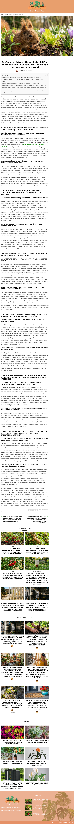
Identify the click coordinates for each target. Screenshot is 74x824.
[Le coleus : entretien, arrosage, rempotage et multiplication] (12, 732)
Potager (12, 546)
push (3, 511)
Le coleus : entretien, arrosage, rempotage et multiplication (12, 742)
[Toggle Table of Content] (45, 75)
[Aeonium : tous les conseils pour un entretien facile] (37, 732)
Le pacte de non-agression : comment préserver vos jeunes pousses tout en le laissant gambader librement (24, 91)
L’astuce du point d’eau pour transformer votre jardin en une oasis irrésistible (21, 83)
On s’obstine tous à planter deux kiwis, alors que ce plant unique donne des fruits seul (40, 807)
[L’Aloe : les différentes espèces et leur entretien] (12, 753)
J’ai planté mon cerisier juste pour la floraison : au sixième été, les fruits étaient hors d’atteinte (40, 813)
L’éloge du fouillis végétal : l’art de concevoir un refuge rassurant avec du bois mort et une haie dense (24, 88)
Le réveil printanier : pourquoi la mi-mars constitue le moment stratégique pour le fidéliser (22, 80)
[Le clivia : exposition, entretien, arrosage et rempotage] (37, 753)
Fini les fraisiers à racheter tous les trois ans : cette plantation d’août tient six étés (40, 801)
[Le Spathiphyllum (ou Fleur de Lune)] (37, 774)
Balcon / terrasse (37, 571)
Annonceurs (54, 822)
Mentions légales (66, 822)
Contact (60, 822)
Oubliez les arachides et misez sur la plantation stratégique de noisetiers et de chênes (24, 85)
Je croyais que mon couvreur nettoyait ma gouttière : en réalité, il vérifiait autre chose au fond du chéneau (12, 704)
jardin (36, 601)
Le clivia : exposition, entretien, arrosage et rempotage (37, 763)
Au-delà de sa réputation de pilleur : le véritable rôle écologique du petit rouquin (22, 77)
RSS (72, 822)
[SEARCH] (72, 6)
